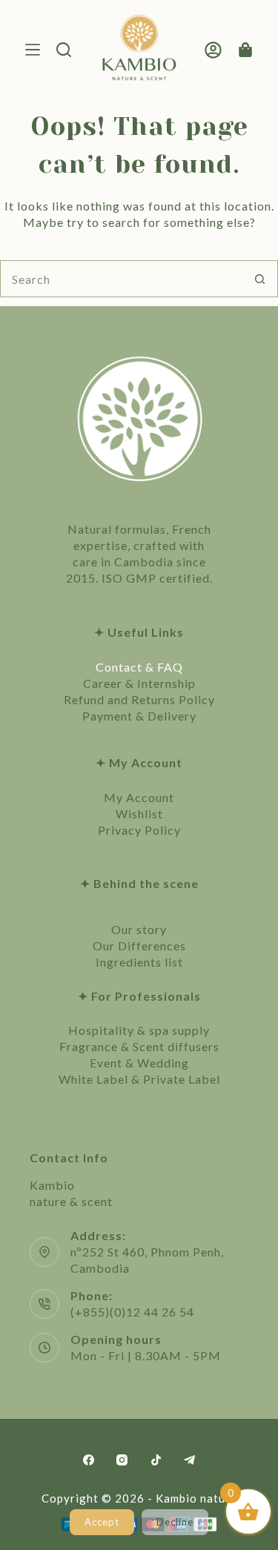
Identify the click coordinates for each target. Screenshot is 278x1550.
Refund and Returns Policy (139, 699)
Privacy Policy (139, 830)
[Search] (63, 49)
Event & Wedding (139, 1063)
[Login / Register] (213, 50)
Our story (139, 929)
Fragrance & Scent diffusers (139, 1046)
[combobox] (121, 278)
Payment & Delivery (139, 716)
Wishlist (139, 814)
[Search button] (259, 279)
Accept (102, 1522)
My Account (139, 797)
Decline (174, 1522)
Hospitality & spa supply (139, 1030)
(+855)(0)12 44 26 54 (132, 1312)
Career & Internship (139, 683)
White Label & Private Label (139, 1079)
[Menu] (32, 49)
